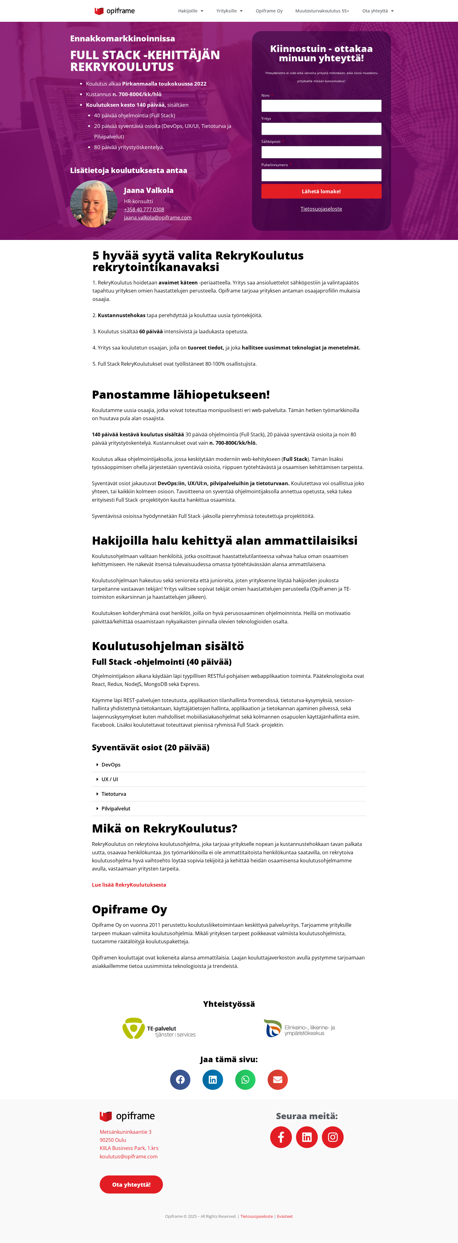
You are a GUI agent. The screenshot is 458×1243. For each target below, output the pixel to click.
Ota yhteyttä (375, 11)
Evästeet (285, 1216)
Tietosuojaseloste (321, 208)
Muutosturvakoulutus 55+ (322, 11)
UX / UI (110, 779)
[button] (229, 765)
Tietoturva (114, 793)
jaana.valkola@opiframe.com (158, 217)
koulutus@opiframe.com (129, 1156)
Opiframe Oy (269, 11)
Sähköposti (271, 141)
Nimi (265, 95)
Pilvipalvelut (116, 808)
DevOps (111, 764)
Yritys (266, 118)
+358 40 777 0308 (144, 209)
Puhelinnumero (275, 164)
